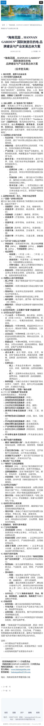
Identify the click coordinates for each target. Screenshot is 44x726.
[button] (41, 2)
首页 (3, 25)
